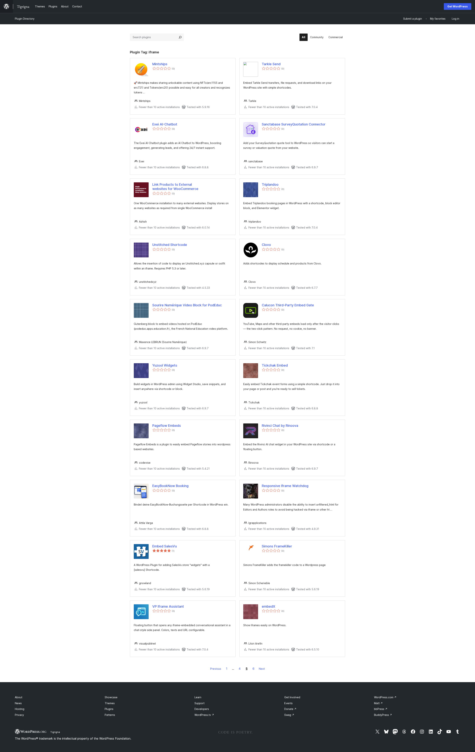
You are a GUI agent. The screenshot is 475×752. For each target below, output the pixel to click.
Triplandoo (270, 184)
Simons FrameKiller (277, 546)
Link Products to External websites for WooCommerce (175, 187)
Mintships (159, 64)
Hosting (19, 708)
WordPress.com (385, 697)
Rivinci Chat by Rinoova (280, 426)
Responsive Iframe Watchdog (285, 486)
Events (288, 703)
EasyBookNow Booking (170, 486)
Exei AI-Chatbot (164, 124)
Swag (289, 714)
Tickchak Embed (275, 365)
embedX (268, 606)
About (18, 697)
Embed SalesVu (164, 546)
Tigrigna (55, 732)
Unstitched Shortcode (169, 245)
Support (199, 703)
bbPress (380, 708)
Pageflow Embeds (166, 426)
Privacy (19, 714)
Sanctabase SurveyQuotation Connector (293, 124)
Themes (110, 703)
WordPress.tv (204, 714)
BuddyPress (383, 714)
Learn (197, 697)
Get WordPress (457, 6)
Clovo (266, 245)
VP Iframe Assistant (168, 606)
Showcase (111, 697)
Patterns (110, 714)
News (18, 703)
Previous (215, 668)
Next (262, 668)
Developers (201, 708)
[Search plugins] (180, 37)
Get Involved (292, 697)
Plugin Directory (25, 18)
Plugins (109, 708)
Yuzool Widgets (164, 365)
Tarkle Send (271, 64)
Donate (290, 708)
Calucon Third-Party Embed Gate (288, 305)
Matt (378, 703)
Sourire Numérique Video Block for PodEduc (187, 305)
